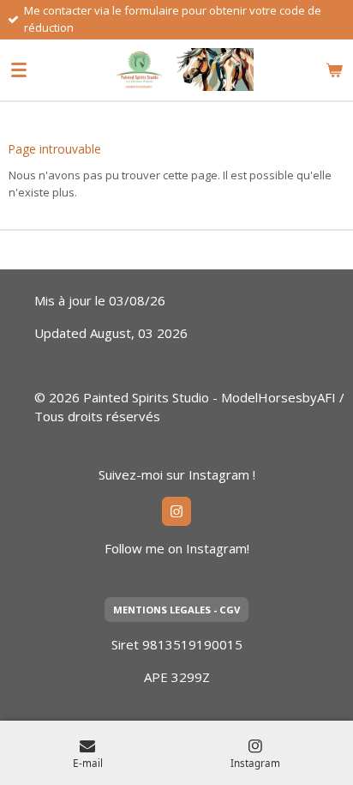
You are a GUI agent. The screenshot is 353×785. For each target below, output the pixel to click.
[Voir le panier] (334, 69)
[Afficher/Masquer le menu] (19, 69)
